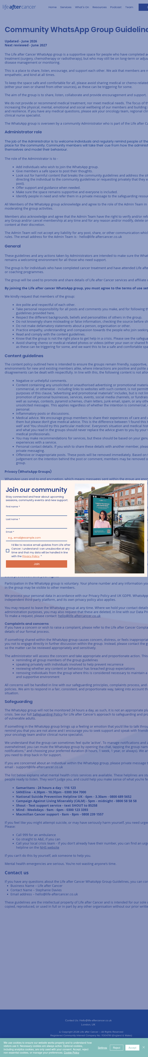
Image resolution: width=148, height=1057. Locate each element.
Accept (132, 1047)
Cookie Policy (71, 1052)
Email (10, 531)
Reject (116, 1047)
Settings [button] (102, 1047)
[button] (141, 485)
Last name (13, 519)
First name (13, 506)
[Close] (144, 1047)
